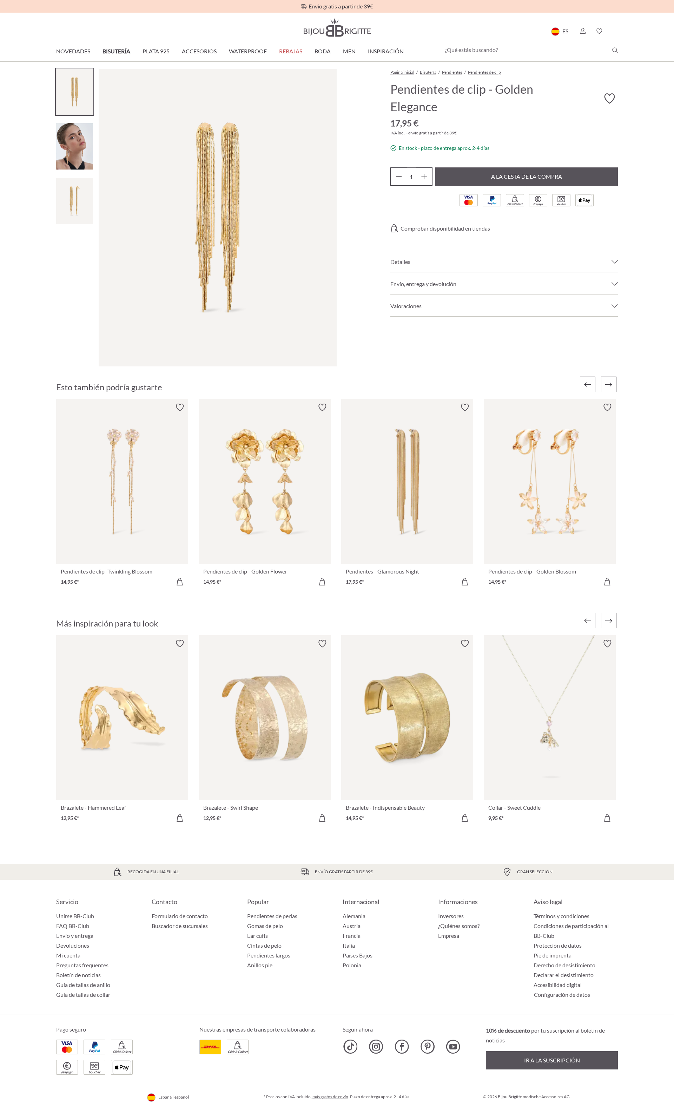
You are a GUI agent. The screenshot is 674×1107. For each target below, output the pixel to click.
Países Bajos (357, 955)
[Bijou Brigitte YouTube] (453, 1047)
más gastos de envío (330, 1096)
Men (349, 51)
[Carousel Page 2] (74, 146)
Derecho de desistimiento (564, 965)
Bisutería (116, 51)
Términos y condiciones (561, 916)
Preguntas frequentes (82, 965)
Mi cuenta (68, 955)
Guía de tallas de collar (83, 994)
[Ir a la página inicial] (337, 27)
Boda (323, 51)
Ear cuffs (257, 935)
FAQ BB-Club (72, 925)
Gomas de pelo (265, 925)
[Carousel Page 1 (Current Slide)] (74, 92)
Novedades (73, 51)
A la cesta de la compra (526, 176)
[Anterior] (587, 384)
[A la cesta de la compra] (179, 581)
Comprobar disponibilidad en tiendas (445, 228)
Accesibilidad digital (558, 984)
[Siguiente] (608, 384)
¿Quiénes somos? (459, 925)
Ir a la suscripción (552, 1060)
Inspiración (386, 51)
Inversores (451, 916)
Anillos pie (259, 965)
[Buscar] (615, 50)
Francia (352, 935)
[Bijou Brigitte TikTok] (350, 1047)
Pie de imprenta (552, 955)
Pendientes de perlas (272, 916)
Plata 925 (156, 51)
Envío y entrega (74, 935)
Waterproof (248, 51)
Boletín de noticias (78, 975)
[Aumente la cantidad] (424, 176)
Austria (352, 925)
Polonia (352, 965)
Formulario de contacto (180, 916)
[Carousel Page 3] (74, 201)
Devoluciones (72, 945)
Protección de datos (558, 945)
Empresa (448, 935)
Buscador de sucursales (180, 925)
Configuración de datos (562, 995)
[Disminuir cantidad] (398, 176)
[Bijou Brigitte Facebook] (402, 1047)
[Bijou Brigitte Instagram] (376, 1047)
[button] (582, 31)
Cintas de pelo (264, 945)
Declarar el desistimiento (564, 975)
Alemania (354, 916)
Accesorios (199, 51)
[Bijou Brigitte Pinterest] (427, 1047)
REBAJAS (290, 51)
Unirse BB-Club (75, 916)
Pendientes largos (268, 955)
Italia (349, 945)
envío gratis (419, 132)
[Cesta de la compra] (615, 31)
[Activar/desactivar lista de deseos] (609, 98)
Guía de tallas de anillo (83, 984)
